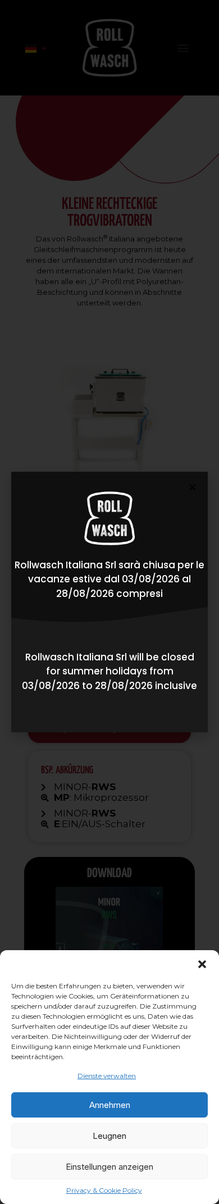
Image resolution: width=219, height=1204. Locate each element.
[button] (202, 964)
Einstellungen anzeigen (109, 1166)
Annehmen (109, 1105)
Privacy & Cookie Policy (104, 1190)
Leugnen (109, 1135)
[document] (109, 602)
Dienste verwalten (106, 1075)
